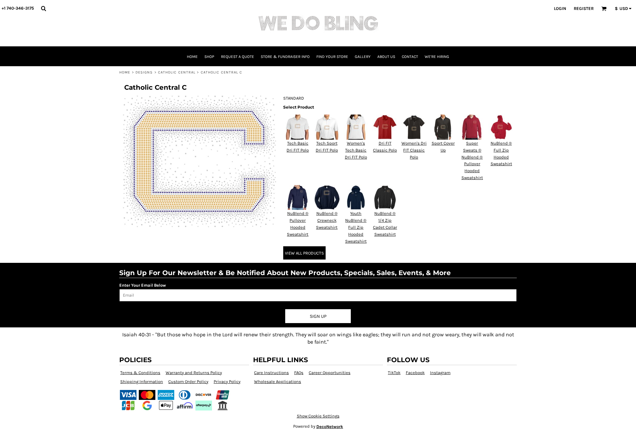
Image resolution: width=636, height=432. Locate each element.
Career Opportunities (329, 372)
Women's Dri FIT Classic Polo (414, 150)
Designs (144, 72)
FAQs (298, 372)
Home (124, 72)
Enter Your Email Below (142, 285)
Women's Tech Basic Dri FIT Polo (356, 150)
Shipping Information (141, 381)
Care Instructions (271, 372)
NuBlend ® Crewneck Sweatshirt (327, 220)
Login (560, 8)
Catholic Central (177, 72)
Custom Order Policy (188, 381)
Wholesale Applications (277, 381)
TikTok (394, 372)
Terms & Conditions (140, 372)
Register (584, 8)
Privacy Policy (227, 381)
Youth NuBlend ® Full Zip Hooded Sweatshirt (356, 227)
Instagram (440, 372)
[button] (43, 8)
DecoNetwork (329, 426)
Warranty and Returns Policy (194, 372)
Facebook (415, 372)
